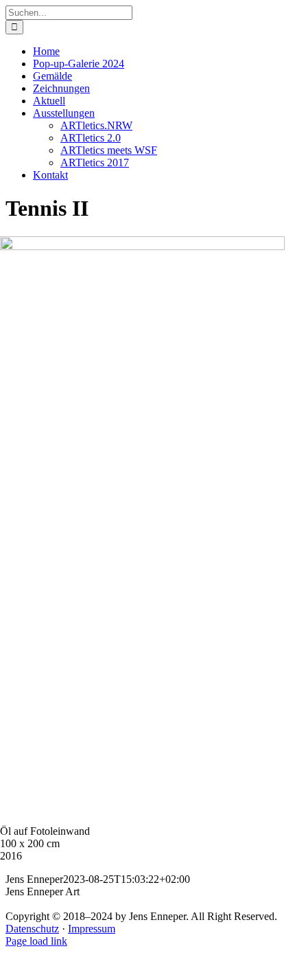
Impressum (91, 928)
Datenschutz (32, 928)
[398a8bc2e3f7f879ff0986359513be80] (142, 246)
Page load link (36, 941)
